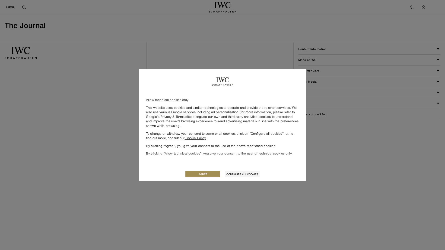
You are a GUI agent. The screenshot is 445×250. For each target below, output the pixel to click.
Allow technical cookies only (167, 100)
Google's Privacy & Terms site (168, 117)
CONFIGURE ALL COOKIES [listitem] (242, 174)
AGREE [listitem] (203, 174)
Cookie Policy (195, 138)
